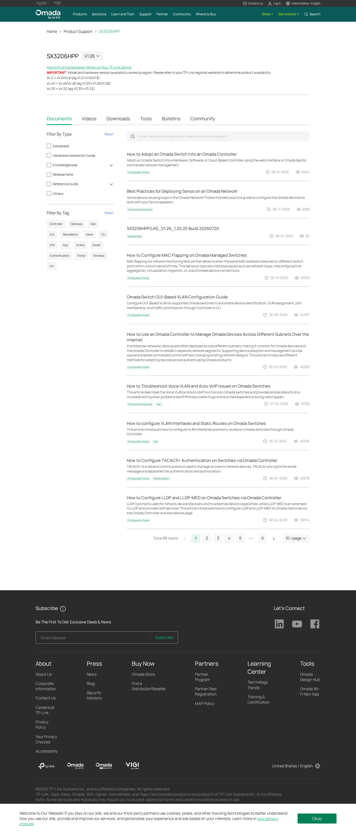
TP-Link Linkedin (279, 623)
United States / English (292, 765)
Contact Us (46, 697)
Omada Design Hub (310, 677)
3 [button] (218, 538)
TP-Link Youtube (297, 623)
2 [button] (207, 538)
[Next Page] (273, 538)
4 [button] (229, 538)
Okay (317, 818)
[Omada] (75, 765)
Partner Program (202, 677)
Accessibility (47, 751)
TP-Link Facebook (314, 623)
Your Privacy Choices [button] (46, 739)
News (92, 674)
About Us (44, 674)
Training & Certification (259, 699)
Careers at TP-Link (45, 710)
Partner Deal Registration (206, 691)
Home (52, 31)
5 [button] (240, 538)
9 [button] (262, 538)
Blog (91, 683)
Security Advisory (94, 695)
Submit (132, 136)
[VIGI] (132, 765)
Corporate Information (46, 686)
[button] (253, 3)
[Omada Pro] (104, 765)
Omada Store (143, 674)
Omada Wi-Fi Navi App (310, 691)
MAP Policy (204, 703)
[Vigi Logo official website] (57, 3)
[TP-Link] (47, 765)
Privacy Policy (42, 724)
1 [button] (196, 538)
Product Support (78, 31)
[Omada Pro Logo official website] (41, 3)
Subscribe (164, 637)
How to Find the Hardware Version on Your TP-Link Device (89, 67)
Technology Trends (258, 684)
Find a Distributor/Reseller (149, 686)
